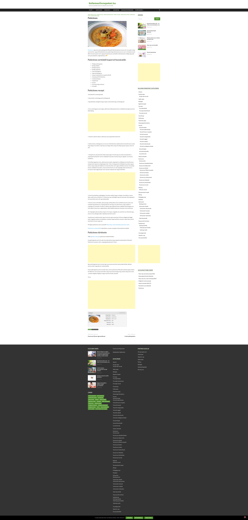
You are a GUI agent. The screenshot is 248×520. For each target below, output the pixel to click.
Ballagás (141, 101)
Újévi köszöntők (143, 218)
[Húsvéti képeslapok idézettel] (142, 31)
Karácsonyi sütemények (146, 177)
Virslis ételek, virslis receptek (101, 408)
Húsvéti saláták (144, 141)
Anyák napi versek (143, 96)
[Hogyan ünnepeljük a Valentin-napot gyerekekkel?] (92, 383)
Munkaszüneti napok (144, 192)
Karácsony (107, 10)
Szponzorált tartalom (144, 221)
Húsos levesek (95, 329)
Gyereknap (141, 116)
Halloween (141, 118)
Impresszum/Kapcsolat (119, 348)
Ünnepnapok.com (142, 352)
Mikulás (141, 187)
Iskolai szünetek (143, 156)
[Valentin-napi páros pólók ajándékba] (92, 376)
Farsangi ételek (143, 108)
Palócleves (90, 50)
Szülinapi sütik (143, 230)
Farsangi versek (143, 113)
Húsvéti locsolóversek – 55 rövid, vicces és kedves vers (153, 24)
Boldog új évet (142, 204)
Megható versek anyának (145, 281)
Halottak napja (142, 120)
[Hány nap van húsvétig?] (142, 45)
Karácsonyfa (142, 161)
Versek (98, 407)
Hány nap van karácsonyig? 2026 (147, 273)
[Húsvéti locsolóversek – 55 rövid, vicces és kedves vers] (142, 23)
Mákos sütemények (105, 401)
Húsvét (90, 10)
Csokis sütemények (92, 395)
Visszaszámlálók (143, 237)
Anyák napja (99, 10)
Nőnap (140, 194)
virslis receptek (91, 408)
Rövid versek (90, 403)
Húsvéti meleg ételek (125, 14)
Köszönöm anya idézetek (145, 285)
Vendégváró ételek (92, 407)
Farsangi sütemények (144, 110)
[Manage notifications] (245, 517)
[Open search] (159, 10)
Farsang (141, 106)
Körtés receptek (103, 399)
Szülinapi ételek (143, 225)
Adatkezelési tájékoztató (119, 352)
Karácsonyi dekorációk (144, 165)
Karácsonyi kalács (144, 172)
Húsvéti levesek (117, 14)
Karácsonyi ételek (143, 168)
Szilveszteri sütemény (145, 215)
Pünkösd (141, 199)
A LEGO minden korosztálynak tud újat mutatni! (102, 369)
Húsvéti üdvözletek (151, 52)
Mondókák (99, 401)
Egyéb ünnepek (139, 10)
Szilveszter (116, 10)
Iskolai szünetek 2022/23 (145, 283)
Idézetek (96, 399)
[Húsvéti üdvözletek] (142, 52)
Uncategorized (142, 233)
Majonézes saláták (92, 401)
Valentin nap (141, 357)
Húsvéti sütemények (145, 144)
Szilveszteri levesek (95, 15)
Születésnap (142, 223)
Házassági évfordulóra (127, 10)
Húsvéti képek (142, 149)
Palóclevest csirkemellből (94, 228)
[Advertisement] (111, 122)
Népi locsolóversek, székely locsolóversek (153, 38)
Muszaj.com (141, 369)
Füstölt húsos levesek (92, 397)
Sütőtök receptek (98, 403)
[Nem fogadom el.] (246, 517)
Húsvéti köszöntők (144, 151)
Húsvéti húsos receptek (108, 14)
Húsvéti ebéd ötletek (92, 14)
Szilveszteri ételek (143, 206)
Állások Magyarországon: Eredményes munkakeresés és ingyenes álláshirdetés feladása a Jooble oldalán (103, 353)
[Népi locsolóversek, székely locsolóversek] (142, 38)
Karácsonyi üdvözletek (145, 182)
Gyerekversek (100, 397)
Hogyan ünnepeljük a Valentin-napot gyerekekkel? (101, 384)
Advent (140, 92)
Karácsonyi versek (143, 185)
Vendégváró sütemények (102, 405)
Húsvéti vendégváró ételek (146, 146)
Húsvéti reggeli (143, 139)
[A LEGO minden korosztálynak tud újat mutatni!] (92, 368)
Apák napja (141, 99)
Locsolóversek (142, 153)
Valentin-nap (142, 235)
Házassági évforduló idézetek (146, 276)
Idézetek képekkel (142, 367)
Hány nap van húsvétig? (152, 45)
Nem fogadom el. (138, 517)
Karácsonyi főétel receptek (146, 170)
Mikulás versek (143, 189)
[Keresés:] (149, 18)
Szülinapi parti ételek (145, 227)
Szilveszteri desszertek (145, 208)
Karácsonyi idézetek (144, 180)
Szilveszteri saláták (144, 213)
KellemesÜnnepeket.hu (102, 3)
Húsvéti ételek (100, 14)
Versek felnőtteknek (105, 407)
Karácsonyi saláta (144, 175)
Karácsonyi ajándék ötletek (146, 163)
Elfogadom (129, 517)
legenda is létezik (95, 236)
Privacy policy (148, 517)
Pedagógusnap (142, 197)
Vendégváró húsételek (92, 405)
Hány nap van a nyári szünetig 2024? (148, 278)
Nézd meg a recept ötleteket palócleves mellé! (118, 224)
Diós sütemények (100, 395)
